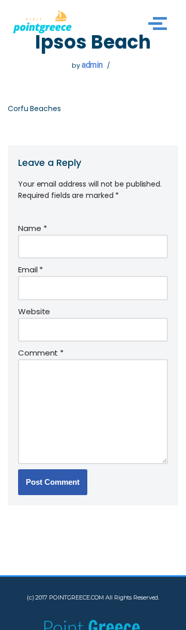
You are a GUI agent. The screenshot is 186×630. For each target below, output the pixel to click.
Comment (41, 352)
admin (92, 65)
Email (30, 269)
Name (32, 228)
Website (34, 311)
